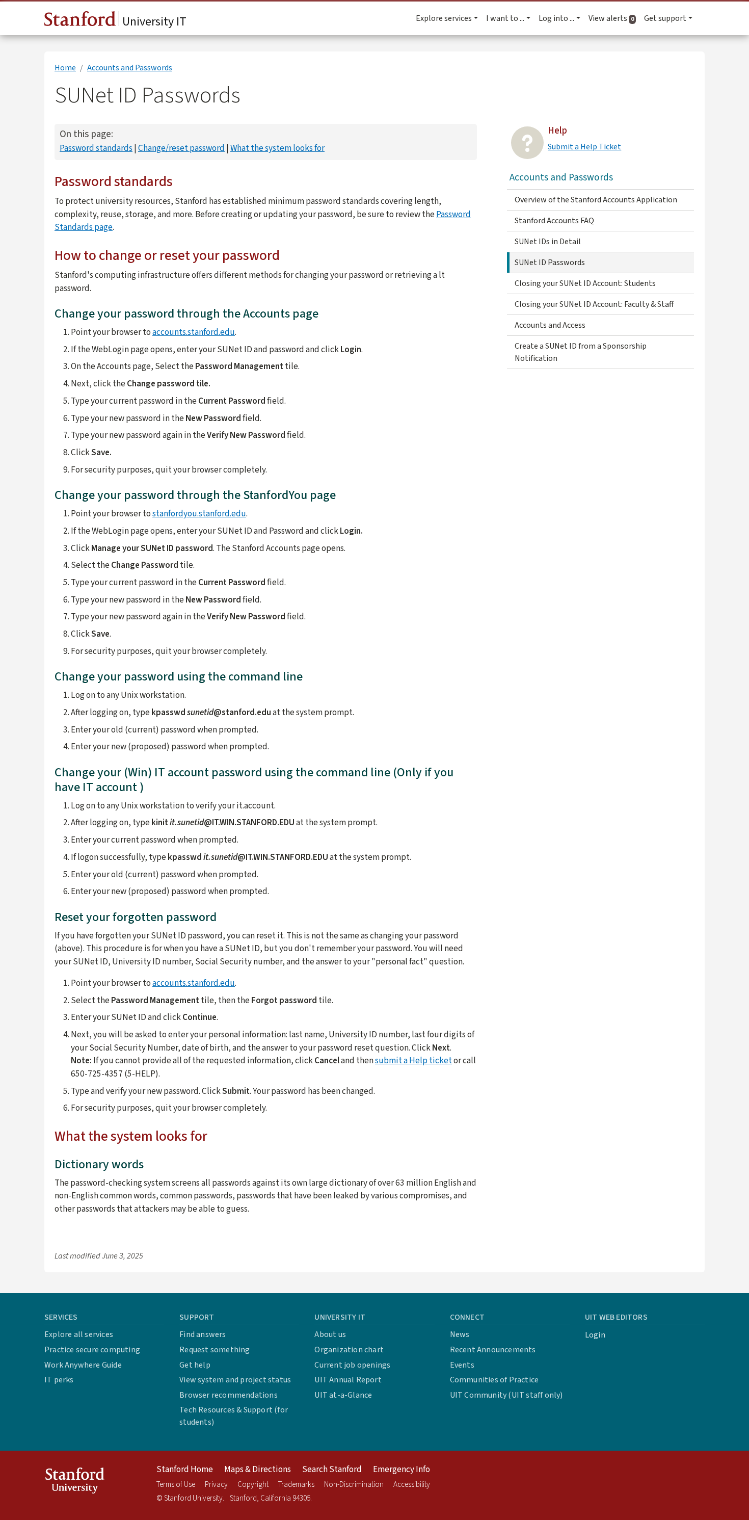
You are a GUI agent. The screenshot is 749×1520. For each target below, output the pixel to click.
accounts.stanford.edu (193, 332)
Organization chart (349, 1349)
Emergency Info (401, 1469)
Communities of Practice (494, 1379)
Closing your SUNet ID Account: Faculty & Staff (594, 304)
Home (65, 67)
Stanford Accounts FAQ (554, 220)
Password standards (96, 148)
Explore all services (78, 1334)
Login (595, 1335)
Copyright (253, 1484)
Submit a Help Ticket (584, 146)
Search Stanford (332, 1469)
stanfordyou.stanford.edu (199, 513)
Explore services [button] (444, 18)
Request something (214, 1349)
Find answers (202, 1334)
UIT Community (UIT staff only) (506, 1395)
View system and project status (235, 1379)
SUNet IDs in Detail (548, 241)
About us (330, 1334)
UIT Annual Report (347, 1379)
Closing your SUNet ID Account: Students (585, 283)
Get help (194, 1365)
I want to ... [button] (505, 18)
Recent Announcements (493, 1349)
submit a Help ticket (413, 1060)
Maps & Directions (257, 1469)
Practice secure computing (92, 1349)
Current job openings (352, 1365)
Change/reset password (181, 148)
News (460, 1334)
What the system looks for (277, 148)
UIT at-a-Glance (343, 1395)
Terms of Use (175, 1484)
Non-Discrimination (354, 1484)
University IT (153, 22)
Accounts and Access (550, 325)
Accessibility (411, 1484)
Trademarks (296, 1484)
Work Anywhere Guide (83, 1365)
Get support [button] (665, 18)
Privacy (216, 1484)
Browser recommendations (228, 1395)
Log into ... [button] (556, 18)
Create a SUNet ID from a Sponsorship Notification (581, 352)
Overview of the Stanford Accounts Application (596, 199)
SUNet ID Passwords (550, 262)
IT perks (59, 1379)
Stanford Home (184, 1469)
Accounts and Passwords (129, 67)
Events (462, 1365)
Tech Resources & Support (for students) (233, 1416)
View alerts (614, 18)
